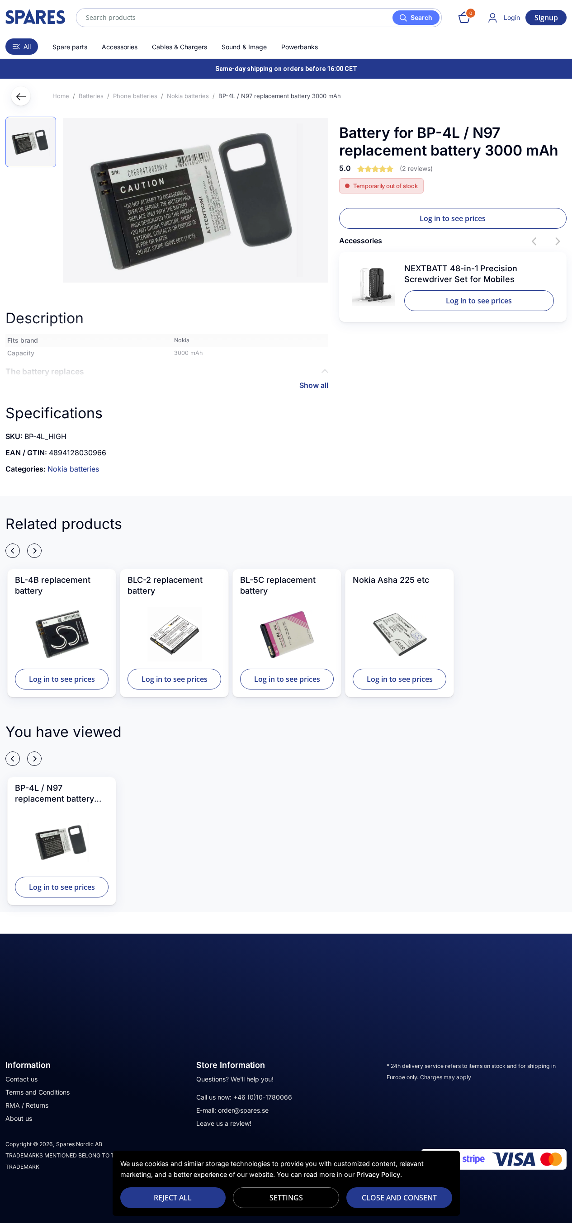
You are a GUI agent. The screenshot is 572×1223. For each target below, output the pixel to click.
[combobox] (259, 17)
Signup (546, 18)
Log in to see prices (453, 218)
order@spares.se (243, 1110)
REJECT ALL (173, 1198)
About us (18, 1118)
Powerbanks (299, 47)
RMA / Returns (26, 1105)
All (27, 46)
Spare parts (69, 47)
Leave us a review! (223, 1123)
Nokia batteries (73, 468)
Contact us (21, 1079)
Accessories (119, 47)
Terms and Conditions (37, 1092)
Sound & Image (244, 47)
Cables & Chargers (179, 47)
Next (557, 241)
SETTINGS (286, 1198)
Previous (535, 241)
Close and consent (399, 1198)
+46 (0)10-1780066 (262, 1097)
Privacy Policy (378, 1174)
